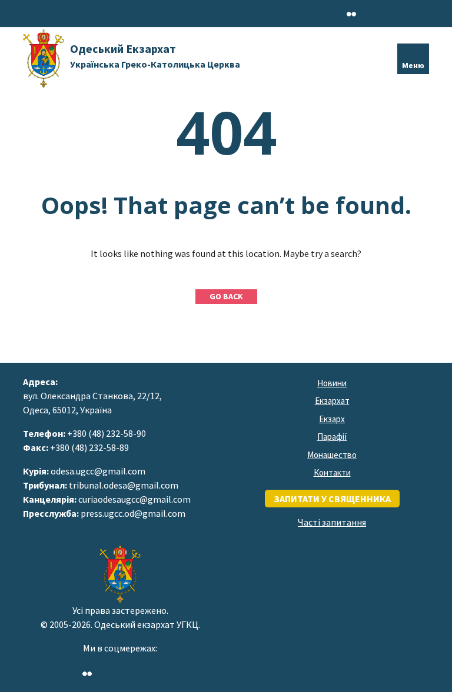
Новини (332, 383)
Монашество (332, 454)
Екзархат (332, 400)
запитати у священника (332, 498)
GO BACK (226, 296)
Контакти (332, 472)
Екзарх (332, 418)
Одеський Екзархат (155, 55)
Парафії (332, 436)
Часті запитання (332, 522)
